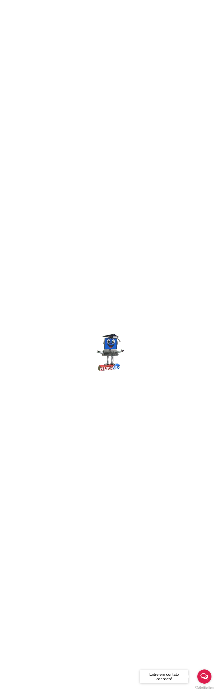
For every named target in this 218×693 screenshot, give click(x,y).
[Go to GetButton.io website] (204, 687)
